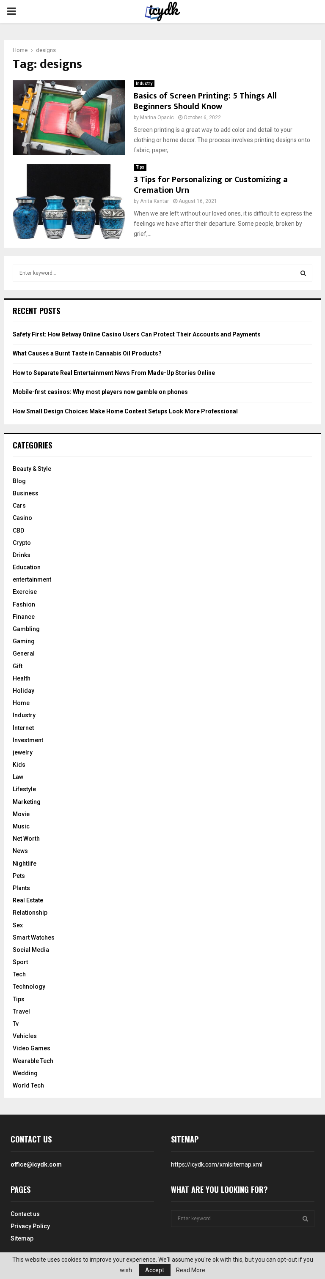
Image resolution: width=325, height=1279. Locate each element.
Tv (16, 1023)
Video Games (31, 1048)
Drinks (21, 555)
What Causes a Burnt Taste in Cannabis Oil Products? (87, 353)
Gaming (24, 641)
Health (21, 678)
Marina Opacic (157, 117)
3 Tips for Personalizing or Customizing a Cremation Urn (211, 184)
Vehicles (25, 1036)
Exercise (25, 591)
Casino (22, 517)
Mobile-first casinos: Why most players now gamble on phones (100, 391)
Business (26, 493)
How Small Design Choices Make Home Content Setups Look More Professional (125, 411)
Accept (154, 1270)
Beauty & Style (32, 468)
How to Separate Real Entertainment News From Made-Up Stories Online (114, 372)
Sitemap (22, 1238)
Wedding (25, 1073)
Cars (19, 505)
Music (21, 826)
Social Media (31, 949)
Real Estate (28, 900)
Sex (18, 925)
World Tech (28, 1085)
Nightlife (24, 863)
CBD (18, 530)
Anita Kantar (154, 201)
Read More (190, 1270)
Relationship (30, 912)
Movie (21, 814)
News (20, 850)
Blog (19, 481)
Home (21, 703)
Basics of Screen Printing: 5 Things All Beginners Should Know (205, 101)
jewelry (23, 752)
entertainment (32, 579)
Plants (21, 888)
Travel (21, 1011)
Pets (19, 875)
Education (27, 567)
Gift (17, 666)
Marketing (27, 801)
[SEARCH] (303, 273)
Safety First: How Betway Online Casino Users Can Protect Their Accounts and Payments (137, 334)
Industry (144, 83)
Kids (19, 764)
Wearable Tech (33, 1061)
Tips (140, 167)
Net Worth (26, 838)
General (24, 653)
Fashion (24, 604)
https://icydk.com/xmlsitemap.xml (216, 1164)
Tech (19, 974)
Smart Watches (34, 937)
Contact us (25, 1214)
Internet (23, 727)
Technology (29, 986)
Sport (20, 962)
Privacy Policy (30, 1226)
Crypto (22, 542)
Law (18, 776)
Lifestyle (24, 789)
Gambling (26, 629)
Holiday (23, 690)
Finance (24, 616)
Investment (28, 740)
